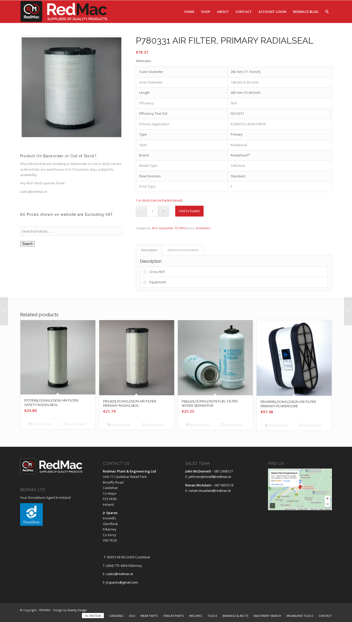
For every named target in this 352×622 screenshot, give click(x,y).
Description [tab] (149, 250)
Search (27, 244)
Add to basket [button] (42, 424)
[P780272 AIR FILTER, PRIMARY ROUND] (4, 311)
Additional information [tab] (183, 250)
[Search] (327, 11)
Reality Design (77, 610)
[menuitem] (189, 11)
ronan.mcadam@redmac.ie (210, 490)
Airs (154, 228)
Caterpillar (166, 228)
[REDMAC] (64, 11)
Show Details (75, 424)
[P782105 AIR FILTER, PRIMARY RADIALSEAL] (348, 311)
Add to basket (189, 211)
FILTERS (180, 228)
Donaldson (203, 228)
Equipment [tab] (157, 282)
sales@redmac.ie (119, 573)
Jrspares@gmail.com (122, 582)
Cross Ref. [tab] (157, 271)
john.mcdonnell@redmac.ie (210, 476)
